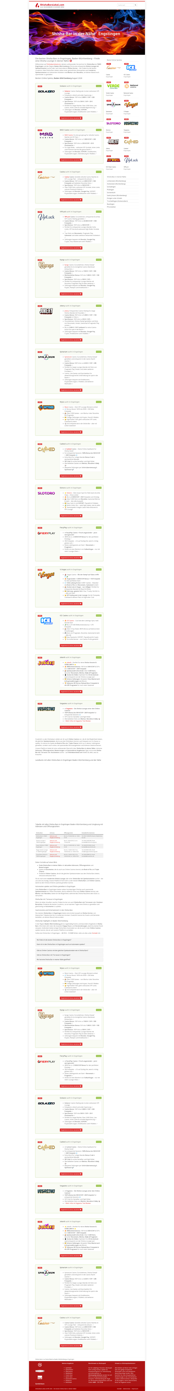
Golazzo (67, 91)
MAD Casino (69, 135)
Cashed (68, 449)
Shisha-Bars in (39, 1359)
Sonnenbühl (111, 193)
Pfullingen (110, 190)
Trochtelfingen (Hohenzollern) (117, 201)
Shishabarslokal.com (54, 64)
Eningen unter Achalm (114, 198)
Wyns (66, 407)
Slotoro (69, 493)
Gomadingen (111, 187)
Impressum (135, 1389)
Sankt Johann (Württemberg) (117, 195)
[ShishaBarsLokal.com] (50, 5)
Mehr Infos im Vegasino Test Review (78, 721)
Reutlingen (110, 204)
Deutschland (49, 1359)
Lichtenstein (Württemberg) (116, 181)
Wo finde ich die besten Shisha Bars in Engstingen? (54, 940)
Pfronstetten (111, 207)
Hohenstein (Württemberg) (116, 184)
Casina (67, 177)
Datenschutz (126, 1389)
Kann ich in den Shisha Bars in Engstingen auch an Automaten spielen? (61, 944)
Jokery (67, 311)
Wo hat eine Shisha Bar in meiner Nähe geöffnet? (53, 959)
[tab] (69, 940)
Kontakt (95, 933)
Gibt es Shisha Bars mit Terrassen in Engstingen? (53, 955)
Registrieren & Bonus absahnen (70, 118)
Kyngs (67, 265)
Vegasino (69, 709)
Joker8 (69, 662)
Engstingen (77, 86)
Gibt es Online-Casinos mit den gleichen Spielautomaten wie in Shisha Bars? (62, 950)
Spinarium (68, 357)
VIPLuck (67, 217)
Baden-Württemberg (60, 1359)
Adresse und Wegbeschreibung (55, 837)
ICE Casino (70, 621)
